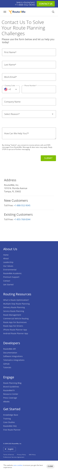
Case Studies (9, 422)
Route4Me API (9, 349)
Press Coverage (10, 397)
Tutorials (7, 367)
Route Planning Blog (12, 383)
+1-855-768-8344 (22, 219)
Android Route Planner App (15, 333)
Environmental (9, 269)
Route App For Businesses (15, 322)
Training (7, 418)
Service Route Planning (13, 311)
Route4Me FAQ (10, 426)
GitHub (6, 363)
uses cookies (18, 465)
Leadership (8, 262)
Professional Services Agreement (13, 457)
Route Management (12, 315)
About (6, 258)
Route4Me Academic (12, 273)
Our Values (8, 266)
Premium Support (11, 277)
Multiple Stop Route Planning (16, 303)
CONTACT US (45, 3)
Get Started (8, 284)
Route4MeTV (9, 390)
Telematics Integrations (13, 360)
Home (5, 255)
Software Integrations (13, 356)
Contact (6, 280)
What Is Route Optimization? (16, 300)
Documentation (10, 352)
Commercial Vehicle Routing (16, 318)
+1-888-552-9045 (25, 5)
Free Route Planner (12, 429)
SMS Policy (32, 454)
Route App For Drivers (13, 326)
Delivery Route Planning (14, 307)
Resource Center (10, 394)
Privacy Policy (21, 454)
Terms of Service (8, 454)
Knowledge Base (10, 415)
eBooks (6, 401)
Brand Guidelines (11, 386)
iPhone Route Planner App (15, 329)
